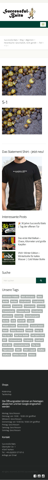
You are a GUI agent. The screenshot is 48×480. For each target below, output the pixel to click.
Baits (39, 296)
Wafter (41, 350)
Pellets (29, 330)
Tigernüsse (8, 350)
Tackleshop (6, 394)
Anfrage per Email (9, 455)
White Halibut (19, 354)
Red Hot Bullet (21, 335)
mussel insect (37, 325)
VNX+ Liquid (29, 350)
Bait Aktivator (27, 296)
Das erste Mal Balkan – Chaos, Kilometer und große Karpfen (32, 241)
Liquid (30, 321)
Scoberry (28, 340)
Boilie (5, 301)
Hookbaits (37, 311)
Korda (5, 321)
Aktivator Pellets (10, 296)
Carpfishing (38, 301)
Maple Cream (9, 325)
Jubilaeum (7, 316)
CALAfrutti (25, 301)
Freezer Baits (23, 311)
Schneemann (15, 340)
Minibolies (23, 325)
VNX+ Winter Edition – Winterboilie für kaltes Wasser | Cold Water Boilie (31, 256)
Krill (13, 321)
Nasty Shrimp (17, 330)
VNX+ (18, 350)
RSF (4, 340)
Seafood (39, 340)
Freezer (41, 306)
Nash (5, 330)
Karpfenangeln (32, 316)
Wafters (6, 354)
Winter (32, 354)
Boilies (14, 301)
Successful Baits (21, 345)
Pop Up (38, 330)
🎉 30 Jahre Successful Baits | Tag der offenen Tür (32, 225)
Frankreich (30, 306)
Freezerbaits (8, 311)
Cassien (6, 306)
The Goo (36, 345)
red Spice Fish (37, 335)
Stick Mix (7, 345)
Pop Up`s (7, 335)
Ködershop (6, 391)
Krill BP (21, 321)
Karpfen (19, 316)
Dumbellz (17, 306)
